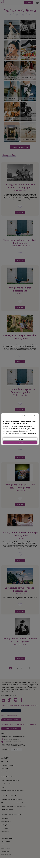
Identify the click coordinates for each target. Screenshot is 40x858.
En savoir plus (31, 433)
